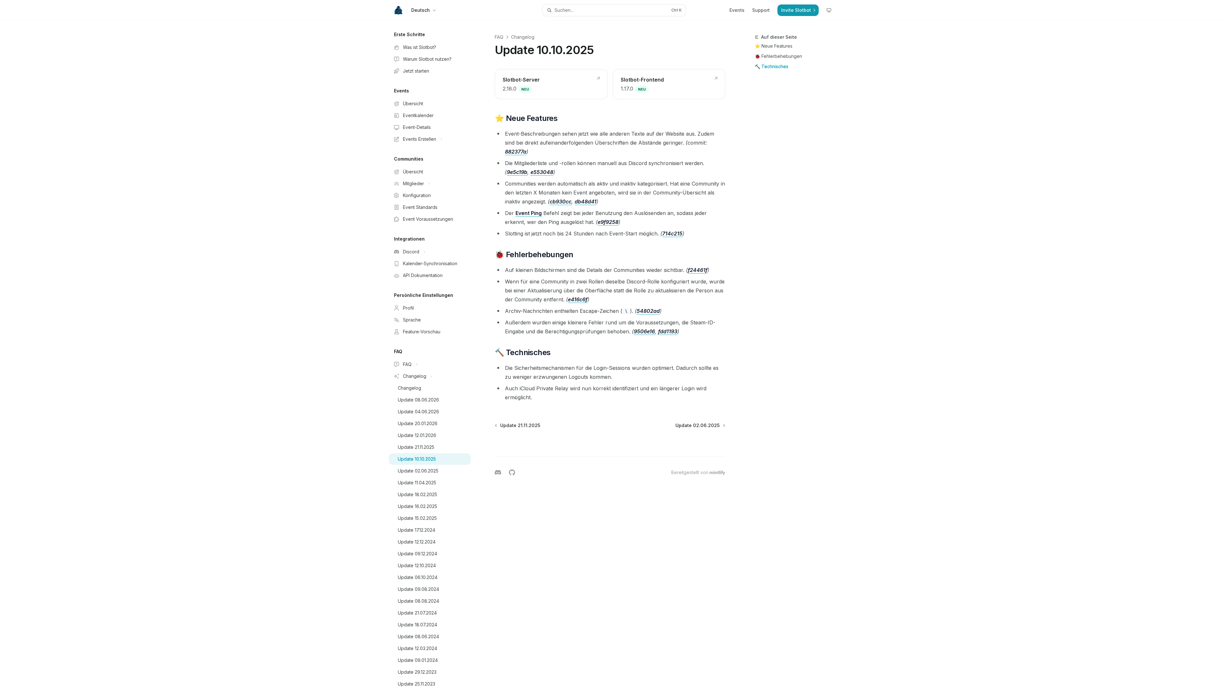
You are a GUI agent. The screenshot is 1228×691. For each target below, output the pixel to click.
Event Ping (529, 213)
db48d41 (585, 201)
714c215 (672, 233)
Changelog (522, 37)
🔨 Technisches (771, 66)
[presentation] (435, 355)
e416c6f (577, 299)
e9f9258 (608, 222)
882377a (515, 151)
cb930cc (560, 201)
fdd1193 (667, 331)
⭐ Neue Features (773, 46)
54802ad (648, 311)
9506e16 (644, 331)
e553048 (542, 172)
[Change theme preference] (829, 10)
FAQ (499, 37)
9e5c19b (517, 172)
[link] (551, 84)
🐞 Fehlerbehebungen (778, 56)
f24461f (697, 270)
